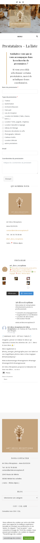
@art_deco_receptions (14, 239)
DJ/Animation (9, 104)
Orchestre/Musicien (11, 107)
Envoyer (8, 179)
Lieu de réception (11, 113)
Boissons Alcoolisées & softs (15, 131)
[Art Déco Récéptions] (20, 19)
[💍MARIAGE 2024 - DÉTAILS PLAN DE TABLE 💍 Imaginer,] (16, 283)
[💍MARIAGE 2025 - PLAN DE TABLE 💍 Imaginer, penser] (4, 283)
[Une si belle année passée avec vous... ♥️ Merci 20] (28, 283)
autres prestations (11, 143)
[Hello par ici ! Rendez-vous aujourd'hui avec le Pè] (4, 278)
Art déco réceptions (15, 327)
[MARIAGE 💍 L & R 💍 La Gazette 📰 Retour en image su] (16, 287)
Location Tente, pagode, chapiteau (17, 122)
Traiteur (7, 101)
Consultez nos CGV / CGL (11, 511)
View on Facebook (7, 376)
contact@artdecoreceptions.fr (15, 230)
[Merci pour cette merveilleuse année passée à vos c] (28, 287)
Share (5, 379)
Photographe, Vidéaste (12, 134)
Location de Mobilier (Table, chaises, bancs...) (17, 117)
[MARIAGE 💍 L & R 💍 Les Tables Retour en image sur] (4, 287)
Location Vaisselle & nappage (15, 125)
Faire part (8, 110)
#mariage (21, 360)
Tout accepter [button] (28, 538)
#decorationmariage (9, 360)
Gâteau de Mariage (11, 128)
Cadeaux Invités (10, 137)
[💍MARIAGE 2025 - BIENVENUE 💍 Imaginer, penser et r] (16, 278)
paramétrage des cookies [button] (12, 538)
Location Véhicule (11, 140)
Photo (8, 373)
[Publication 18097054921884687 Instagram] (28, 278)
